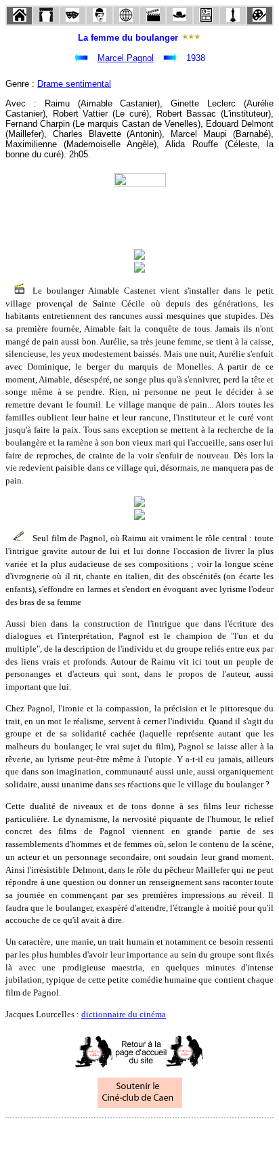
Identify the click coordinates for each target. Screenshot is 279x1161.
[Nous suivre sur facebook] (113, 1136)
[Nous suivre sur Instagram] (165, 1136)
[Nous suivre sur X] (139, 1136)
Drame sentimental (74, 84)
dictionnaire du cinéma (123, 1014)
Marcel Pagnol (126, 58)
